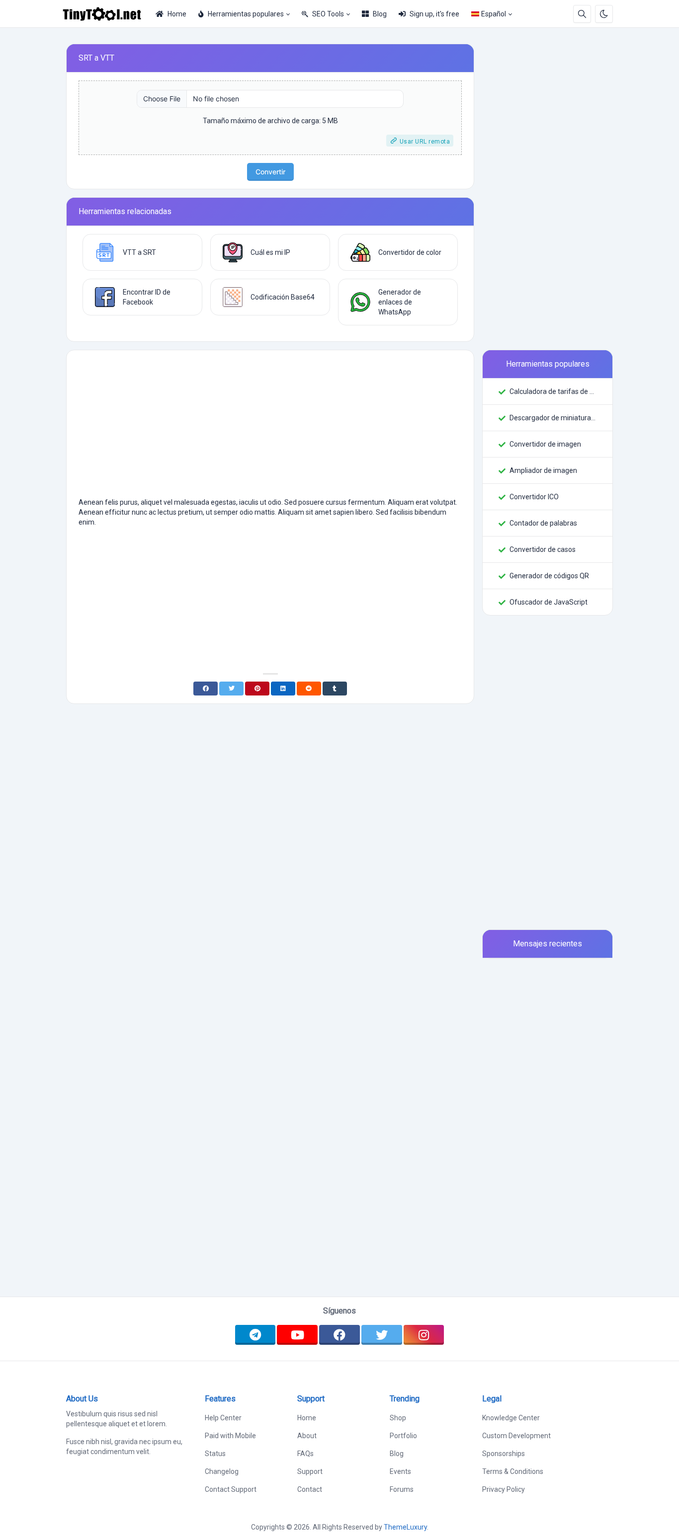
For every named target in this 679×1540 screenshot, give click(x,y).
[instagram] (424, 1335)
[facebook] (339, 1335)
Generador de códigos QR (549, 576)
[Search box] (582, 14)
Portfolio (403, 1436)
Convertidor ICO (534, 497)
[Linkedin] (283, 688)
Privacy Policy (503, 1489)
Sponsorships (503, 1454)
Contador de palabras (543, 523)
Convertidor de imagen (545, 444)
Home (177, 14)
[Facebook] (205, 688)
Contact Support (230, 1489)
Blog (380, 14)
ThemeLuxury (405, 1527)
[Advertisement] (270, 427)
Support (310, 1471)
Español (493, 14)
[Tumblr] (335, 688)
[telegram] (255, 1335)
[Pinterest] (257, 688)
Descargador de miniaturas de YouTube (552, 418)
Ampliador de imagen (543, 470)
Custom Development (516, 1436)
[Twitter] (231, 688)
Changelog (222, 1471)
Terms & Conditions (512, 1471)
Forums (402, 1489)
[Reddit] (309, 688)
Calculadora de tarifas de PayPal (552, 391)
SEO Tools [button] (328, 14)
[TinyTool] (106, 14)
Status (215, 1454)
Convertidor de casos (542, 549)
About (307, 1436)
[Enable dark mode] (604, 14)
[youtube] (297, 1335)
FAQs (305, 1454)
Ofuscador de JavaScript (548, 602)
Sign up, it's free (434, 14)
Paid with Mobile (230, 1436)
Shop (398, 1418)
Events (400, 1471)
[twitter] (381, 1335)
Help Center (223, 1418)
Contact (309, 1489)
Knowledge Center (511, 1418)
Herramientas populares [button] (246, 14)
